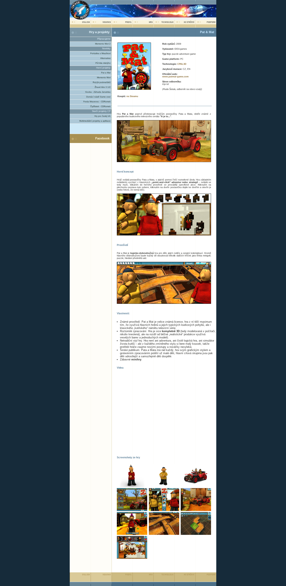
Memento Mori (104, 77)
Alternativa (105, 58)
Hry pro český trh (102, 116)
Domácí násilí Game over (98, 97)
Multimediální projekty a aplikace (95, 121)
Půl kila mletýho (103, 63)
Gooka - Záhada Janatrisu (98, 92)
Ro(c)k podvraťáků (102, 82)
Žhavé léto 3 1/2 (103, 87)
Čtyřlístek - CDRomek (100, 106)
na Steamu (132, 96)
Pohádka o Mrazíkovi (100, 53)
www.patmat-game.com (175, 76)
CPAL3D (181, 64)
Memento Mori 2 (103, 44)
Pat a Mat (106, 72)
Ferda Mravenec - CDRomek (97, 101)
